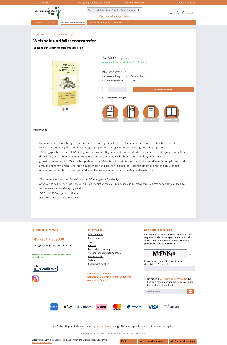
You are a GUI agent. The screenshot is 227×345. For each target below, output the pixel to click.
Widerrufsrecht (95, 256)
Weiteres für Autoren (97, 279)
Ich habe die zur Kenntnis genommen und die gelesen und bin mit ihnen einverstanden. (170, 282)
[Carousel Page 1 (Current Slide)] (63, 109)
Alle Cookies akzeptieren (182, 341)
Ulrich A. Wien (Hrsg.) (62, 34)
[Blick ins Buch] (171, 112)
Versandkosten (104, 326)
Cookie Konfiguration (98, 263)
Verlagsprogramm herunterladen (93, 2)
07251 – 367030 (41, 2)
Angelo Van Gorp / (42, 34)
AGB (90, 241)
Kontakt (92, 245)
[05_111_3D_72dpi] (65, 83)
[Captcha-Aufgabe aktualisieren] (192, 254)
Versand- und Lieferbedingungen (104, 252)
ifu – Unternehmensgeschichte (114, 16)
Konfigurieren (128, 341)
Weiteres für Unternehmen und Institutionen (109, 276)
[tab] (40, 129)
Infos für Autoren (186, 2)
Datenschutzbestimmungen (173, 278)
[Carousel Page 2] (67, 109)
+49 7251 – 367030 (48, 239)
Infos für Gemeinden (134, 2)
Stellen (91, 260)
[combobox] (111, 10)
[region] (65, 83)
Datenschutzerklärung (99, 249)
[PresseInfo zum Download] (110, 112)
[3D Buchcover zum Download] (131, 112)
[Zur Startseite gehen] (46, 13)
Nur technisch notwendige (153, 341)
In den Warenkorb (163, 89)
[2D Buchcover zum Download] (151, 112)
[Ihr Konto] (177, 12)
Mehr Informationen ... (42, 342)
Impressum (93, 238)
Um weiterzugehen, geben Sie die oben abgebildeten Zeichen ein (163, 263)
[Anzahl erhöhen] (129, 89)
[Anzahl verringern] (105, 89)
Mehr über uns (95, 234)
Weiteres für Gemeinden (99, 273)
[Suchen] (139, 10)
